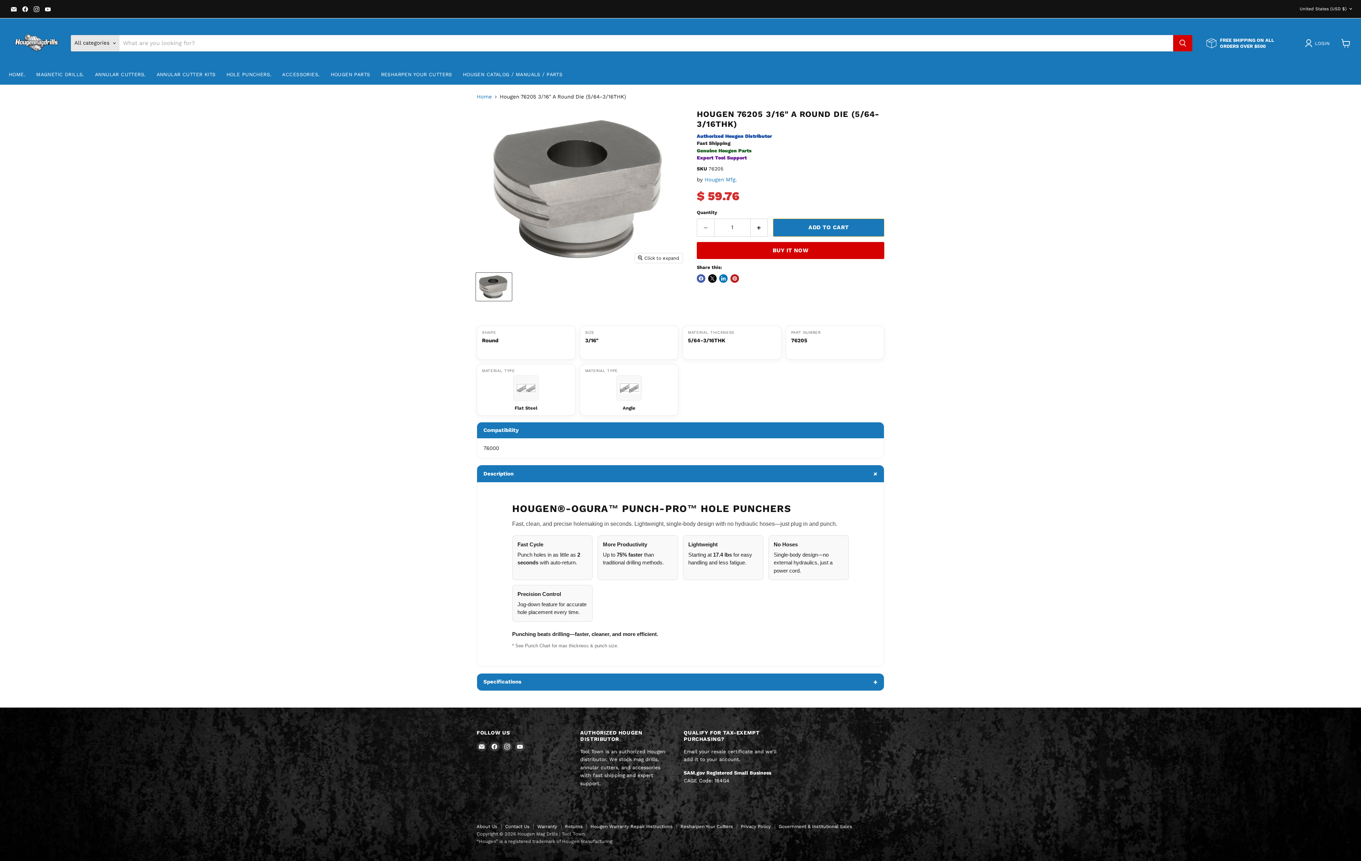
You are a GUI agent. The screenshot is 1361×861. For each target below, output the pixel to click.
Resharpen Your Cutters (416, 74)
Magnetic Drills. (60, 74)
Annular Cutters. (120, 74)
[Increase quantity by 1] (759, 227)
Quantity (707, 212)
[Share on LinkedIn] (723, 278)
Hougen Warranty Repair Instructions (631, 826)
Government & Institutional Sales (815, 826)
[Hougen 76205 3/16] (494, 287)
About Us (487, 826)
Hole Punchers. (249, 74)
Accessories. (301, 74)
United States (1323, 8)
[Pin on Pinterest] (734, 278)
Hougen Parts (350, 74)
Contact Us (517, 826)
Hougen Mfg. (721, 179)
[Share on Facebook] (701, 278)
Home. (17, 74)
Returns (574, 826)
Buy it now (791, 250)
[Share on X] (712, 278)
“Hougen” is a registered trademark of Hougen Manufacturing (544, 841)
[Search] (1182, 43)
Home (484, 97)
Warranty (547, 826)
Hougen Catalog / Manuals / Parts (512, 74)
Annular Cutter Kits (186, 74)
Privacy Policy (756, 826)
